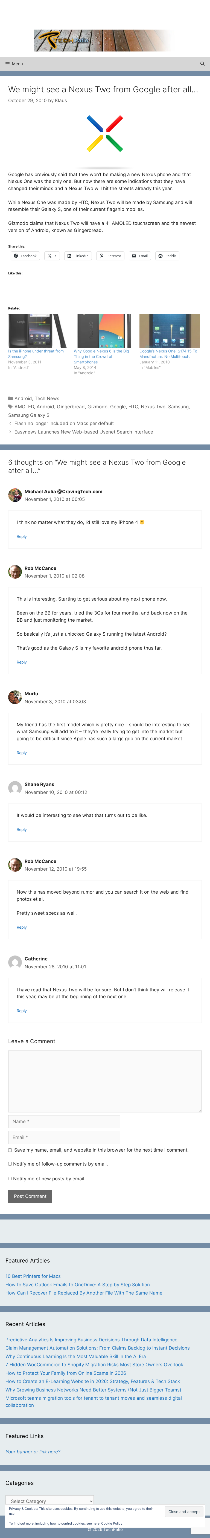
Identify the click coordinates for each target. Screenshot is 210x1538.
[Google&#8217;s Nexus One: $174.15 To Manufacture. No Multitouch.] (169, 331)
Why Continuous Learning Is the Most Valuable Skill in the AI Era (75, 1356)
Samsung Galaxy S (28, 415)
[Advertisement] (105, 13)
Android (23, 398)
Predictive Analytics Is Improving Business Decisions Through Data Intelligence (91, 1339)
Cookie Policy (111, 1523)
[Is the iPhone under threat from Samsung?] (38, 331)
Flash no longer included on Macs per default (64, 423)
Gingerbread (71, 406)
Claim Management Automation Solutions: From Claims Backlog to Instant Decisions (97, 1348)
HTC (133, 406)
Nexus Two (153, 406)
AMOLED (24, 406)
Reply (22, 536)
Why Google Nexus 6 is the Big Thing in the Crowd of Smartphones (101, 356)
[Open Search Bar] (202, 64)
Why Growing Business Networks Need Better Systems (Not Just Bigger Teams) (93, 1390)
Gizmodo (97, 406)
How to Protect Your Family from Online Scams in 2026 (65, 1373)
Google (118, 406)
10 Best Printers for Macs (33, 1276)
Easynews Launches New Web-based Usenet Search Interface (83, 432)
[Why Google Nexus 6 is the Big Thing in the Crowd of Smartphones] (104, 331)
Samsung (178, 406)
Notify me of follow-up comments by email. (60, 1164)
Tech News (47, 398)
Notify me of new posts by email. (49, 1178)
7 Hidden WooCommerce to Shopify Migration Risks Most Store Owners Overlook (94, 1364)
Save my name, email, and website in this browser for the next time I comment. (101, 1150)
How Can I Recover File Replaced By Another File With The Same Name (83, 1293)
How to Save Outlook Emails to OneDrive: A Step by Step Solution (77, 1284)
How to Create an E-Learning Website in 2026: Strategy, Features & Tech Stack (92, 1381)
